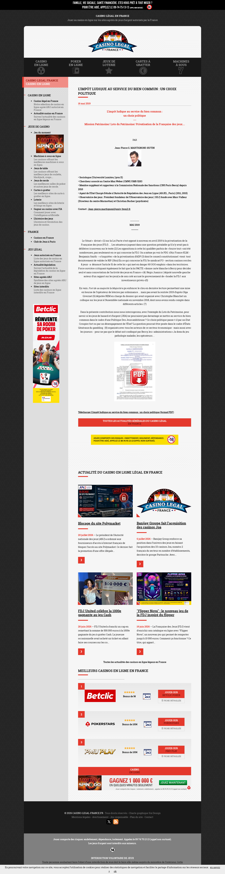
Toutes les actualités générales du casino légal (135, 422)
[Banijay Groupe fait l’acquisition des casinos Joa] (164, 501)
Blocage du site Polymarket (99, 523)
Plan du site (136, 817)
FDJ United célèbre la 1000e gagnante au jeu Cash (99, 613)
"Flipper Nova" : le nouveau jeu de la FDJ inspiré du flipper (162, 613)
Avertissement (100, 817)
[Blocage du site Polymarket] (105, 501)
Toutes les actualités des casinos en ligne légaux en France (134, 662)
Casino (134, 771)
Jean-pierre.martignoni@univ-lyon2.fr (109, 209)
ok (115, 871)
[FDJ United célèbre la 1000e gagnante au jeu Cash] (105, 588)
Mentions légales (81, 817)
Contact (149, 817)
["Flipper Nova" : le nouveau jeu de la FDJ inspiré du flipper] (164, 588)
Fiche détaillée (172, 700)
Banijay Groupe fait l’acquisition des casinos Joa (161, 525)
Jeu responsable (119, 817)
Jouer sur (171, 694)
